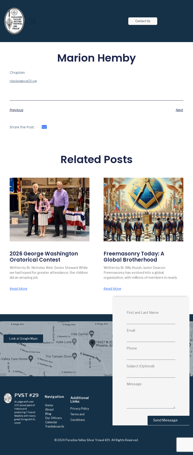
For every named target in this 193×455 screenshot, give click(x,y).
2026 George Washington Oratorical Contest (44, 256)
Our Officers (53, 418)
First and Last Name (143, 312)
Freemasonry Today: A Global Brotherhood (134, 256)
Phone (132, 348)
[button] (32, 21)
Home (49, 405)
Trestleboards (54, 426)
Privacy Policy (79, 408)
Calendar (51, 422)
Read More (18, 288)
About (49, 409)
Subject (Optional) (140, 366)
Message (134, 384)
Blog (48, 414)
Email (131, 330)
